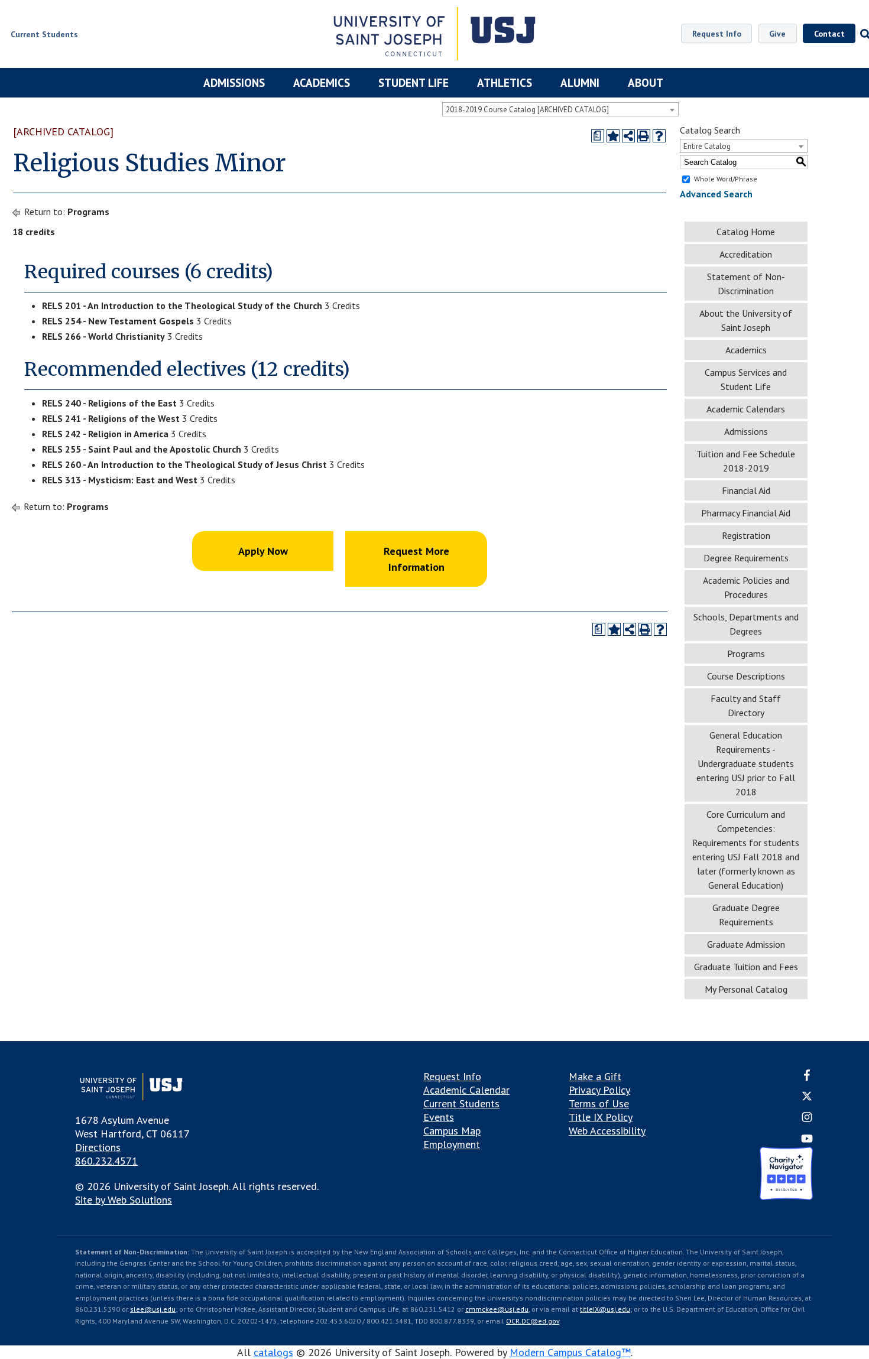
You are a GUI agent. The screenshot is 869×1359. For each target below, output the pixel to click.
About (645, 83)
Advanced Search (716, 194)
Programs (88, 211)
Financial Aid (746, 490)
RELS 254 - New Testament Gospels (118, 321)
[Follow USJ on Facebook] (807, 1077)
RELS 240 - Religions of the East (109, 403)
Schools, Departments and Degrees (746, 624)
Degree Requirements (746, 558)
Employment (451, 1144)
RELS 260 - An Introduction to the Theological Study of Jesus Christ (184, 464)
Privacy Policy (599, 1090)
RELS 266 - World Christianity (103, 336)
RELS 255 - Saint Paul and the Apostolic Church (141, 449)
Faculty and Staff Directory (746, 705)
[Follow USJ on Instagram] (807, 1119)
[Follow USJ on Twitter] (807, 1097)
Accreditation (745, 254)
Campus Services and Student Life (746, 379)
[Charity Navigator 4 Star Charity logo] (786, 1175)
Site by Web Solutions (123, 1200)
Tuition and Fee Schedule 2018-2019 (745, 461)
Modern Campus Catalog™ (570, 1352)
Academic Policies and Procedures (746, 587)
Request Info (716, 33)
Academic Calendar (466, 1090)
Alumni (579, 83)
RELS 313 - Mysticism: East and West (119, 480)
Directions (98, 1147)
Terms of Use (599, 1103)
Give (777, 33)
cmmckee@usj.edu (496, 1309)
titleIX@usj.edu (605, 1309)
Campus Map (452, 1130)
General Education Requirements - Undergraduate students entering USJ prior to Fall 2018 (745, 763)
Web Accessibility (607, 1130)
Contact (829, 33)
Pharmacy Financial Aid (745, 513)
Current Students (461, 1103)
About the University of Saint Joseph (745, 320)
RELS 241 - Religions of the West (111, 418)
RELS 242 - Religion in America (105, 434)
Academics (321, 83)
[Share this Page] (628, 135)
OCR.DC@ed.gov (532, 1320)
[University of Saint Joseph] (435, 35)
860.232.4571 (106, 1161)
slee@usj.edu (153, 1309)
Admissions (234, 83)
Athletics (504, 83)
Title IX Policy (601, 1117)
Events (438, 1117)
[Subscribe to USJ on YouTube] (807, 1140)
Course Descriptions (746, 676)
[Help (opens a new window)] (659, 135)
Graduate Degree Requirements (746, 915)
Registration (746, 535)
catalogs (273, 1352)
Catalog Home (745, 232)
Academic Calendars (745, 409)
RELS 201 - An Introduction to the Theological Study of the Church (182, 305)
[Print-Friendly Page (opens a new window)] (643, 135)
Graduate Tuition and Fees (746, 967)
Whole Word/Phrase (725, 178)
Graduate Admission (746, 944)
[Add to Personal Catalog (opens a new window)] (613, 135)
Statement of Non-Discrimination (746, 284)
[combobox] (560, 109)
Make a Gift (595, 1076)
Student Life (413, 83)
